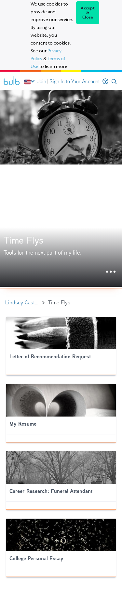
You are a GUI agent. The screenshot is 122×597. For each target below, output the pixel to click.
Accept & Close (88, 13)
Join (41, 81)
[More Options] (110, 272)
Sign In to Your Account (74, 81)
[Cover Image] (61, 188)
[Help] (105, 82)
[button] (114, 82)
